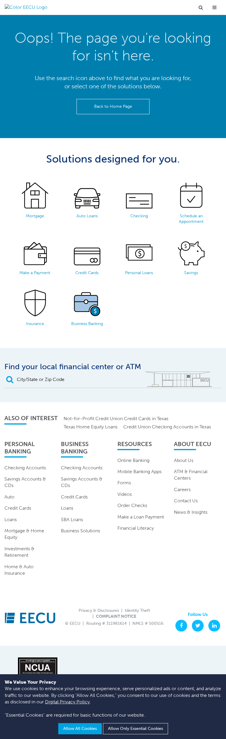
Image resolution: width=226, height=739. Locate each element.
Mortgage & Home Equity (24, 534)
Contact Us (186, 500)
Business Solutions (80, 530)
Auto (9, 497)
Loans (10, 519)
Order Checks (132, 505)
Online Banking (133, 460)
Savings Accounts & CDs (25, 482)
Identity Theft (137, 610)
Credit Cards (17, 508)
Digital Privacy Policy (67, 702)
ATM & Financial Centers (190, 475)
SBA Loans (72, 519)
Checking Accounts (25, 467)
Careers (182, 489)
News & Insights (190, 512)
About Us (183, 460)
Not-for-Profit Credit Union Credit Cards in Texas (116, 418)
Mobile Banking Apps (139, 471)
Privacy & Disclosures (99, 610)
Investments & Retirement (19, 552)
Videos (124, 494)
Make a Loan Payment (140, 517)
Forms (124, 483)
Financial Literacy (135, 528)
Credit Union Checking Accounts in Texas (167, 427)
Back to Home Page (113, 106)
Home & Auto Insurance (19, 570)
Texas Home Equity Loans (90, 427)
